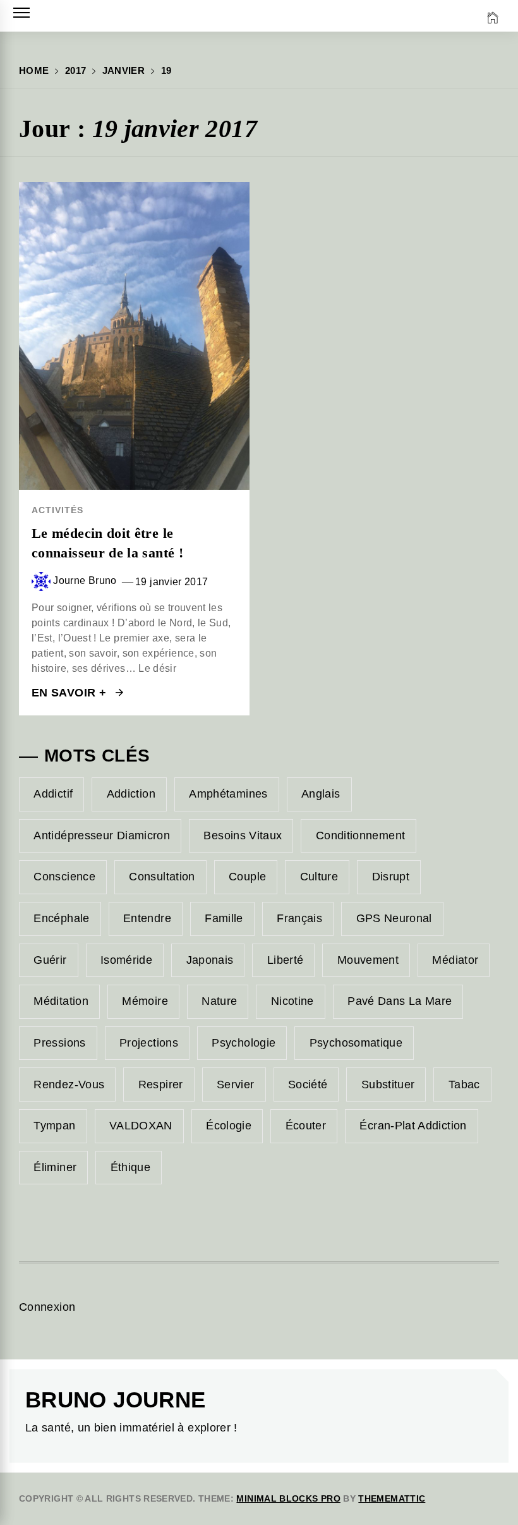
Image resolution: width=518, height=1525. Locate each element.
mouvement (368, 960)
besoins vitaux (242, 835)
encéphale (61, 918)
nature (219, 1001)
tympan (54, 1125)
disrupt (391, 876)
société (308, 1084)
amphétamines (228, 793)
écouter (306, 1125)
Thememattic (391, 1498)
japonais (210, 960)
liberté (285, 960)
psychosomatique (356, 1042)
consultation (162, 876)
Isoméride (126, 960)
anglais (320, 793)
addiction (131, 793)
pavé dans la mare (399, 1001)
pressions (59, 1042)
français (299, 918)
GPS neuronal (394, 918)
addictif (53, 793)
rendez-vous (68, 1084)
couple (247, 876)
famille (224, 918)
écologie (228, 1125)
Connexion (47, 1307)
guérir (49, 960)
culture (319, 876)
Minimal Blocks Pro (288, 1498)
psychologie (243, 1042)
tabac (464, 1084)
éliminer (54, 1167)
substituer (388, 1084)
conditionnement (360, 835)
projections (148, 1042)
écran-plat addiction (412, 1125)
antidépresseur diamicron (101, 835)
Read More (134, 335)
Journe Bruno (84, 580)
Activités (57, 510)
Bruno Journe (115, 1399)
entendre (147, 918)
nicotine (292, 1001)
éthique (131, 1167)
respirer (160, 1084)
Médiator (455, 960)
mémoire (145, 1001)
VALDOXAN (140, 1125)
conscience (64, 876)
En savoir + (70, 692)
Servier (236, 1084)
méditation (60, 1001)
